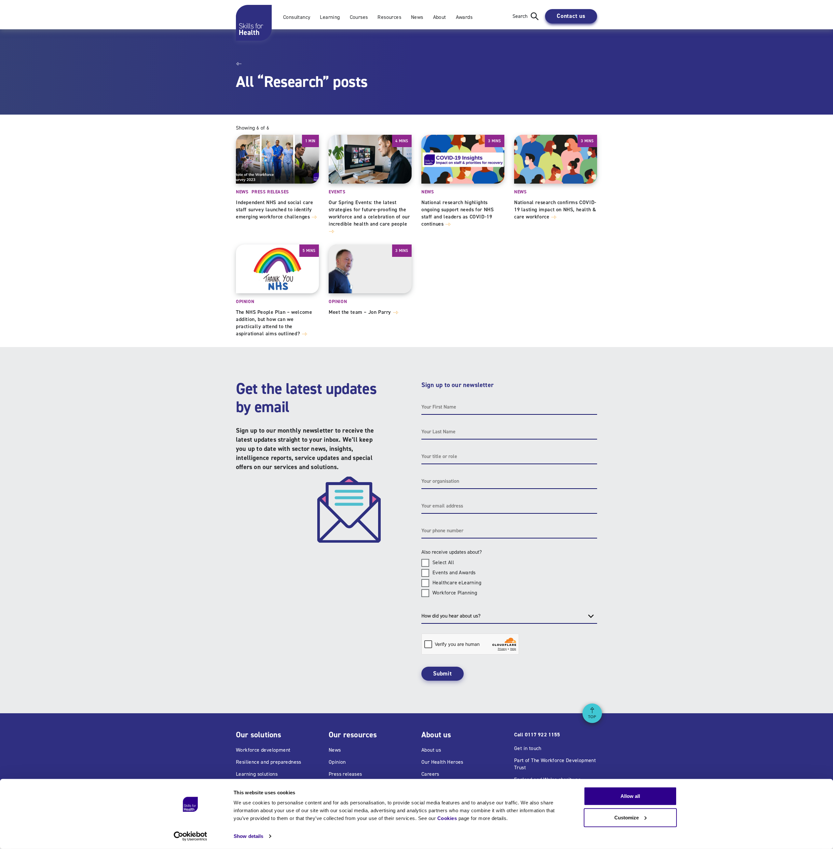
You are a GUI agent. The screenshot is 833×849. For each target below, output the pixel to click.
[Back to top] (592, 713)
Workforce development (263, 749)
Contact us (571, 16)
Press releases (345, 774)
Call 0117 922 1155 (537, 734)
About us (431, 749)
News (417, 17)
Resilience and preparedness (268, 762)
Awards (464, 17)
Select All (443, 562)
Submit (442, 673)
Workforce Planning (454, 592)
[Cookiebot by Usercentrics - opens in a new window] (190, 836)
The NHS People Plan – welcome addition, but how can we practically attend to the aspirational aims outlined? (274, 323)
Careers (430, 774)
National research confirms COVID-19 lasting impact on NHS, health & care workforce (555, 209)
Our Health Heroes (442, 762)
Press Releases (270, 192)
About (439, 17)
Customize (626, 817)
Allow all (630, 796)
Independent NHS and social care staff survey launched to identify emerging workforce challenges (274, 209)
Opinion (245, 302)
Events (337, 192)
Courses (359, 17)
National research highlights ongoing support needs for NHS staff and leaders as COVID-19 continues (457, 213)
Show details (248, 836)
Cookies (447, 818)
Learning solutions (257, 774)
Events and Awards (454, 572)
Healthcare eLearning (456, 582)
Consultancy (296, 17)
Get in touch (527, 748)
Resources (389, 17)
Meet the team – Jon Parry (361, 312)
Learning (330, 17)
